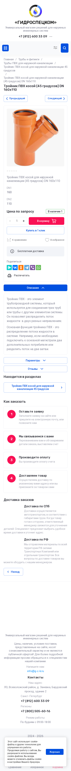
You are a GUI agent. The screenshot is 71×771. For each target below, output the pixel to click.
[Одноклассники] (20, 267)
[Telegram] (26, 267)
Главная (9, 59)
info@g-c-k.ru (35, 671)
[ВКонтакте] (15, 267)
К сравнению (19, 239)
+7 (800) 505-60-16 (35, 711)
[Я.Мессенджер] (9, 267)
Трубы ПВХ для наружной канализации (28, 63)
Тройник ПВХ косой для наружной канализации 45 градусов (35, 68)
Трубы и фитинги (28, 59)
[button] (5, 48)
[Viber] (32, 267)
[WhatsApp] (38, 267)
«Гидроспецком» (35, 22)
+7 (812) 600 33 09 (33, 36)
